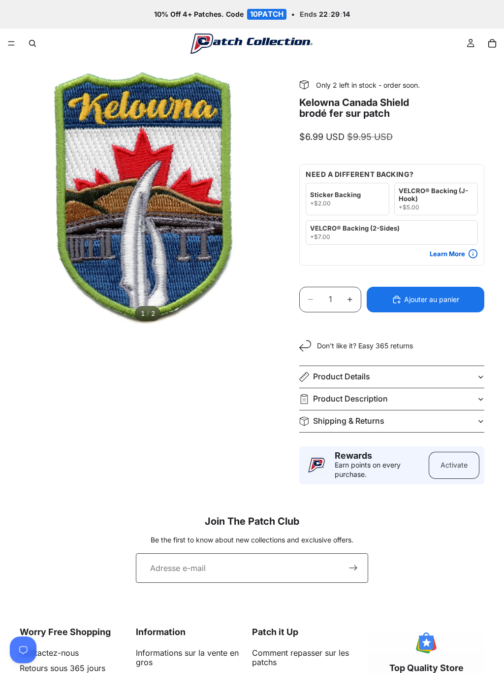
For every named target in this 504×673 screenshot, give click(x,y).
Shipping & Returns (348, 421)
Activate (454, 465)
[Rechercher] (32, 43)
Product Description (350, 399)
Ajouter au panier (431, 299)
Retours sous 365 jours (62, 668)
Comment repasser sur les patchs (300, 657)
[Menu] (11, 44)
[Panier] (492, 43)
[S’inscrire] (353, 568)
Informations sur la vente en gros (187, 657)
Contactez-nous (49, 653)
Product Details (341, 376)
